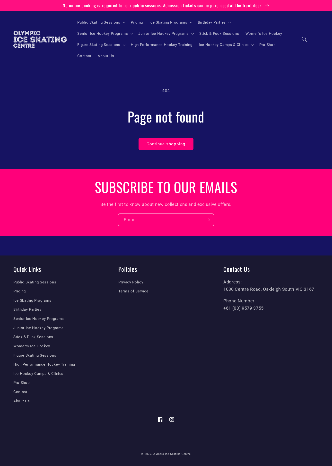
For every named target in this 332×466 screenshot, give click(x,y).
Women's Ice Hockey (31, 346)
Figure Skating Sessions (34, 355)
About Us (21, 401)
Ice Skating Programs (32, 300)
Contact (20, 392)
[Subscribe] (208, 220)
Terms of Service (133, 291)
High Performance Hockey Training (44, 364)
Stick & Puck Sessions (33, 337)
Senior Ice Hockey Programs (38, 319)
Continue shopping (166, 144)
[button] (100, 22)
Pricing (19, 291)
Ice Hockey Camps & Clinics (38, 373)
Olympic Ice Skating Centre (172, 454)
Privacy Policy (130, 282)
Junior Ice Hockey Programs (38, 328)
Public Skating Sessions (34, 282)
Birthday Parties (27, 309)
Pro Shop (21, 382)
